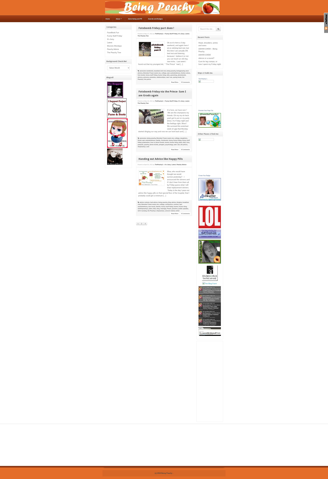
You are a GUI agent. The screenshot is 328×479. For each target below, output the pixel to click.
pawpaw (140, 144)
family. (158, 140)
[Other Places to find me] (210, 273)
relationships (161, 77)
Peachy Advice (113, 49)
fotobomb (164, 140)
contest (176, 204)
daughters (183, 138)
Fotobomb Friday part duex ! (156, 28)
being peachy (171, 71)
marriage (163, 208)
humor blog (162, 75)
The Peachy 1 (202, 79)
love (188, 142)
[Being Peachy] (162, 8)
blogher (179, 202)
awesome (143, 138)
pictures (146, 77)
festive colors (185, 73)
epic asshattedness (173, 73)
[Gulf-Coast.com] (209, 234)
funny (171, 140)
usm (147, 146)
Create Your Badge (204, 175)
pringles (161, 144)
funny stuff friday (151, 75)
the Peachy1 (151, 211)
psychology (169, 144)
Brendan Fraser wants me (152, 73)
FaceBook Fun (113, 32)
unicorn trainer (170, 211)
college (163, 73)
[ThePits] (209, 251)
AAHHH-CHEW (204, 55)
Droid (139, 140)
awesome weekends (146, 71)
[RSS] (326, 28)
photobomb (182, 75)
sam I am (169, 77)
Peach (169, 208)
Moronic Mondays (114, 46)
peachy (146, 144)
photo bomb (154, 144)
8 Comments (185, 149)
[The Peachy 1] (206, 94)
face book (151, 206)
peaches (175, 208)
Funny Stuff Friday (114, 36)
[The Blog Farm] (210, 283)
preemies (153, 77)
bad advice (154, 202)
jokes (180, 142)
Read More (174, 82)
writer (178, 211)
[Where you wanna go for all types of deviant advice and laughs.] (115, 89)
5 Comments (185, 82)
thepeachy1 (142, 146)
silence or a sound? (206, 58)
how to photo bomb (157, 142)
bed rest (163, 71)
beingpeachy (180, 71)
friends (158, 206)
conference (169, 204)
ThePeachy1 (159, 33)
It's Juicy (110, 39)
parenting (173, 75)
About (118, 19)
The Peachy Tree (114, 52)
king (158, 208)
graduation (146, 142)
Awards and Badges (155, 19)
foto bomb (141, 75)
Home (108, 19)
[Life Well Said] (209, 189)
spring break (177, 77)
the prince (147, 79)
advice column (145, 202)
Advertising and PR (135, 19)
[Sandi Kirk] (206, 156)
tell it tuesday (142, 211)
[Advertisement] (209, 381)
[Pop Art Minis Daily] (209, 306)
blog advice (172, 202)
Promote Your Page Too (205, 110)
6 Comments (185, 213)
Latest (109, 42)
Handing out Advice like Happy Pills (161, 158)
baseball (157, 71)
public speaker (183, 208)
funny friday (177, 140)
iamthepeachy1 (143, 208)
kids (168, 75)
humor (167, 142)
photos (140, 77)
